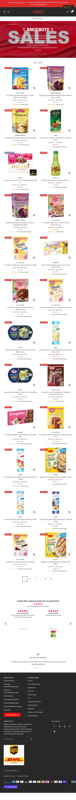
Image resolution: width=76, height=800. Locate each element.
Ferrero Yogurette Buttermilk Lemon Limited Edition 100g (55, 266)
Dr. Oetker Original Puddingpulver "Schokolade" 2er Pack (55, 436)
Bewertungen (32, 695)
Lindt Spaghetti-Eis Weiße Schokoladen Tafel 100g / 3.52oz (20, 478)
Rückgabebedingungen (11, 699)
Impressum (7, 710)
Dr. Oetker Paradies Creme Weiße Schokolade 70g (56, 307)
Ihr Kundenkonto (9, 681)
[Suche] (8, 12)
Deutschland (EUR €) (11, 770)
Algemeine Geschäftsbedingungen (11, 685)
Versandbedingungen (38, 664)
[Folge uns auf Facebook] (54, 726)
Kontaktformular (41, 5)
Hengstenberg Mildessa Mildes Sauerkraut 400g (20, 138)
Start (5, 24)
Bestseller (31, 708)
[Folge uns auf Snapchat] (54, 731)
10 (46, 579)
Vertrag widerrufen (12, 715)
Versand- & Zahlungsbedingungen (11, 691)
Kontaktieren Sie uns (34, 702)
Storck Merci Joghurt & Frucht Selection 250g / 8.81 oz (20, 181)
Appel (20, 347)
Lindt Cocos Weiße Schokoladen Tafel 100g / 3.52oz (20, 519)
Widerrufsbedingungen (11, 703)
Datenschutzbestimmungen (13, 706)
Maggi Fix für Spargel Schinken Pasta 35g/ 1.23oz (55, 477)
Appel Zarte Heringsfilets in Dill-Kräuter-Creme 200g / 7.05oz (20, 351)
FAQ (29, 698)
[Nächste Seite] (51, 579)
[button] (6, 623)
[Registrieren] (31, 739)
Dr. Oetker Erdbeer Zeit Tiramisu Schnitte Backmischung (56, 224)
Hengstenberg (56, 93)
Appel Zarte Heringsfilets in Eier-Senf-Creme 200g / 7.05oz (20, 393)
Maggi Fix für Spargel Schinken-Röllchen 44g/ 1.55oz (55, 563)
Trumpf (20, 432)
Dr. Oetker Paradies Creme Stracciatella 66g (20, 562)
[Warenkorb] (71, 12)
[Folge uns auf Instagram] (64, 726)
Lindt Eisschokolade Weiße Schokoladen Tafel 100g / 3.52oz (55, 520)
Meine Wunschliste (34, 684)
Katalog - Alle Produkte (35, 712)
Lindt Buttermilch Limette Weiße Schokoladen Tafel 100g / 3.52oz (55, 351)
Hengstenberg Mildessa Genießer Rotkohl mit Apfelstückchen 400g (20, 224)
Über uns (31, 691)
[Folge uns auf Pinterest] (69, 726)
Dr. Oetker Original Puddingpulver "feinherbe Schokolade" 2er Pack (55, 393)
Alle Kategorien (33, 715)
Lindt (56, 135)
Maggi (56, 474)
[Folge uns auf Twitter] (59, 726)
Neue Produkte (32, 705)
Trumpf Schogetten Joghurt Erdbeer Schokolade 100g (20, 436)
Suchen (30, 681)
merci (20, 178)
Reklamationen (8, 696)
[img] (38, 604)
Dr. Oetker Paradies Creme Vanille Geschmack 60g (20, 265)
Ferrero (56, 262)
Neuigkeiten (32, 688)
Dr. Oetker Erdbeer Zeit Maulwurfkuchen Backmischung (20, 308)
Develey (56, 178)
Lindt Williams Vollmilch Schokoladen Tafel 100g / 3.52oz (56, 139)
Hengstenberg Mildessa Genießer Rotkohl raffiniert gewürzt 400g (55, 96)
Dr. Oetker (20, 93)
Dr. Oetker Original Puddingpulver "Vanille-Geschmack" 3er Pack (20, 96)
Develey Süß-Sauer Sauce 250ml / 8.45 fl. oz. (56, 180)
